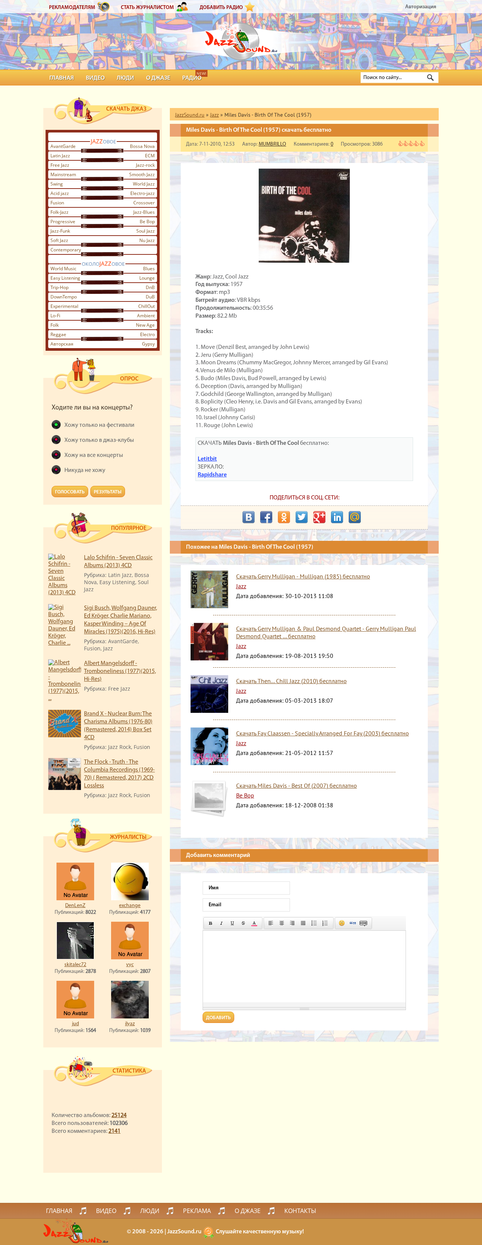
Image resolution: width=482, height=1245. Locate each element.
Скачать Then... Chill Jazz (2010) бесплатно (291, 681)
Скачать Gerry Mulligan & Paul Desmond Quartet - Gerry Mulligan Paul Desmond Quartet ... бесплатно (326, 632)
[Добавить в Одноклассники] (284, 517)
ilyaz (130, 1024)
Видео (95, 78)
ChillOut (146, 306)
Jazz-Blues (144, 212)
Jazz (241, 586)
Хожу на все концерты (93, 455)
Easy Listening (65, 278)
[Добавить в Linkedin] (337, 517)
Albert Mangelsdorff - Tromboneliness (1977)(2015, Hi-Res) (120, 671)
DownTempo (63, 297)
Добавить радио (221, 8)
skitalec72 (75, 965)
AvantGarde (63, 146)
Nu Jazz (147, 240)
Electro (147, 334)
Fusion (57, 202)
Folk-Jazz (59, 212)
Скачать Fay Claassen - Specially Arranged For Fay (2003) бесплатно (322, 733)
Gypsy (148, 344)
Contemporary (65, 250)
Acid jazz (59, 193)
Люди (125, 78)
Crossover (144, 202)
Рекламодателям (72, 8)
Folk (54, 325)
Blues (149, 268)
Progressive (62, 221)
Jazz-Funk (60, 231)
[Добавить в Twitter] (302, 517)
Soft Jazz (59, 240)
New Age (145, 325)
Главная (61, 78)
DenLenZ (75, 906)
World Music (63, 268)
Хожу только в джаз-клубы (99, 440)
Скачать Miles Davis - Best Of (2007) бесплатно (296, 785)
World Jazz (144, 184)
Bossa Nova (142, 146)
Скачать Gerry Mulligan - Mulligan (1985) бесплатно (303, 576)
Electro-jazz (142, 193)
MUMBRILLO (272, 144)
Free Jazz (59, 165)
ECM (150, 155)
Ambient (146, 315)
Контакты (300, 1211)
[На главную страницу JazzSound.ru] (241, 38)
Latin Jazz (60, 155)
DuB (150, 297)
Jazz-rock (145, 165)
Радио (191, 78)
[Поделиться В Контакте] (249, 517)
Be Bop (147, 221)
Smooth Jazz (142, 174)
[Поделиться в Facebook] (266, 517)
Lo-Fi (55, 315)
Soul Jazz (145, 231)
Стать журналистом (147, 8)
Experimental (64, 306)
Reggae (58, 334)
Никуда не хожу (84, 470)
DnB (150, 287)
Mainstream (63, 174)
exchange (129, 906)
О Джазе (158, 78)
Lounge (147, 278)
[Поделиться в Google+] (319, 517)
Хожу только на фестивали (99, 425)
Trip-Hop (59, 287)
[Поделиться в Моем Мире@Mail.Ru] (355, 517)
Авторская (61, 344)
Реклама (197, 1211)
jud (75, 1024)
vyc (130, 965)
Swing (56, 184)
